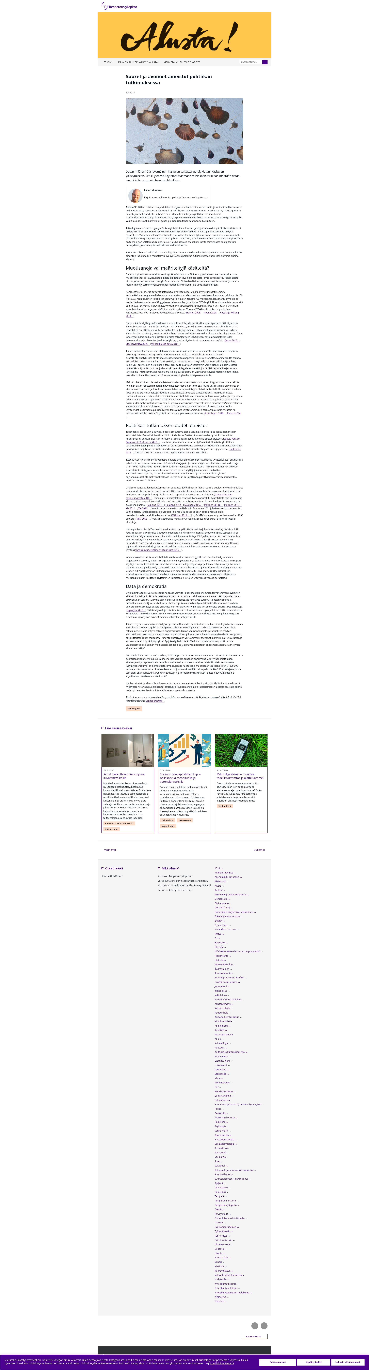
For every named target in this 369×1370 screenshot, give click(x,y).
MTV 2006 (142, 518)
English (219, 920)
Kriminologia (222, 1043)
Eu (216, 938)
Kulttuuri (220, 1047)
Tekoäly (219, 1209)
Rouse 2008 (210, 312)
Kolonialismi (221, 1025)
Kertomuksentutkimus (227, 1017)
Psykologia (221, 1126)
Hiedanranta (222, 955)
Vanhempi (110, 849)
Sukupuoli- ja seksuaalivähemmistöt (234, 1170)
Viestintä (220, 1266)
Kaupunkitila (222, 1012)
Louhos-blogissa (154, 700)
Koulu (218, 1038)
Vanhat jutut (134, 708)
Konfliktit (220, 1030)
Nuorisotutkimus (224, 1091)
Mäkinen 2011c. (180, 515)
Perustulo (220, 1113)
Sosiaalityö (221, 1152)
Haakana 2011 (154, 504)
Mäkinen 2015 (231, 504)
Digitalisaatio (222, 903)
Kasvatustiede (222, 1008)
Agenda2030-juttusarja (227, 877)
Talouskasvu (185, 820)
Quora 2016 (230, 340)
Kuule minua (222, 1056)
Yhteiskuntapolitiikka (226, 1288)
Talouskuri (220, 1192)
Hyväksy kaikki (313, 1362)
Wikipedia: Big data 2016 (164, 343)
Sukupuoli (220, 1165)
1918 (217, 868)
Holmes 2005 (193, 312)
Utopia (219, 1253)
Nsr (217, 1086)
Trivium (219, 1222)
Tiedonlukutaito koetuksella (230, 1218)
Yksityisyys (221, 1296)
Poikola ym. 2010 (214, 413)
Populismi (220, 1121)
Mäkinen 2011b (212, 504)
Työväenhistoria (224, 1240)
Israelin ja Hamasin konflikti (230, 977)
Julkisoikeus (221, 990)
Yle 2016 (142, 508)
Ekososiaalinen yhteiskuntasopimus (234, 912)
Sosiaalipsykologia (225, 1143)
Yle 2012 (130, 508)
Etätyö (218, 933)
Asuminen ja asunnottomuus (231, 894)
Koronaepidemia (224, 1034)
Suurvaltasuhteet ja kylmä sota (232, 1178)
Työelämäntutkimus (226, 1227)
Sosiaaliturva (222, 1148)
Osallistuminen (223, 1095)
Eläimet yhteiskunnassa (228, 916)
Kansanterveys (223, 1003)
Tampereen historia (225, 1200)
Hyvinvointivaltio (224, 964)
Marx (218, 1078)
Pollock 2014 (234, 413)
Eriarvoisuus (222, 925)
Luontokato (221, 1069)
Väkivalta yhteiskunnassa (228, 1275)
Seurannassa (222, 1135)
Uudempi (261, 849)
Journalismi (221, 986)
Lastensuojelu (222, 1060)
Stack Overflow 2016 (137, 343)
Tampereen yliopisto (226, 1205)
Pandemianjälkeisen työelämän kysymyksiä (238, 1104)
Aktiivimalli (221, 881)
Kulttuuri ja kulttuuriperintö (119, 823)
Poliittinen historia (225, 1117)
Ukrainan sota (222, 1244)
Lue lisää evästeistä (222, 1363)
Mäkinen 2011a (192, 504)
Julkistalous (167, 820)
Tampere (220, 1196)
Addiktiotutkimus (224, 872)
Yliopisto (220, 1301)
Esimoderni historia (226, 929)
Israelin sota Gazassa (226, 982)
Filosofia (219, 947)
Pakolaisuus (221, 1100)
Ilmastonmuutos (224, 973)
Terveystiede (222, 1213)
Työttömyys (221, 1235)
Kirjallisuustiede (223, 1021)
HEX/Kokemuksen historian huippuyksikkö (238, 951)
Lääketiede (221, 1073)
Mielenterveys (222, 1082)
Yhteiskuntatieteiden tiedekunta (232, 1292)
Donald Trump (223, 907)
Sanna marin (222, 1130)
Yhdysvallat (221, 1279)
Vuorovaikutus (223, 1270)
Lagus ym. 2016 (135, 610)
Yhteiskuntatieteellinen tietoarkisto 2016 (157, 550)
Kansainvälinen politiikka (228, 999)
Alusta (218, 885)
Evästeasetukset (278, 1362)
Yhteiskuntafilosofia (226, 1283)
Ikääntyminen (222, 968)
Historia (219, 960)
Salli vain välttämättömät (348, 1362)
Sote (217, 1161)
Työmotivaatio (223, 1231)
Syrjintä (219, 1183)
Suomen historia (224, 1174)
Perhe (218, 1108)
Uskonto (219, 1248)
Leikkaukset (221, 1065)
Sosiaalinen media (225, 1139)
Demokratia (221, 898)
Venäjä (219, 1261)
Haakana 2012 (173, 504)
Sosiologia (220, 1156)
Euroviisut (220, 942)
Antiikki (219, 890)
